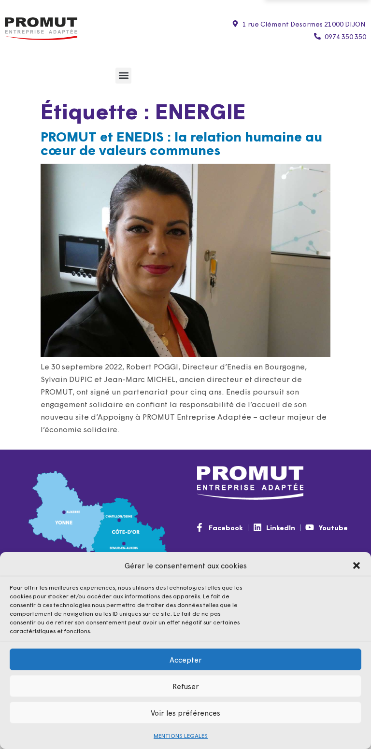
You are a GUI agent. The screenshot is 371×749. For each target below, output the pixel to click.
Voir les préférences (185, 712)
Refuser (185, 686)
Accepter (186, 659)
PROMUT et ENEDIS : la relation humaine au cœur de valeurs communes (181, 142)
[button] (356, 565)
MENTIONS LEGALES (181, 735)
